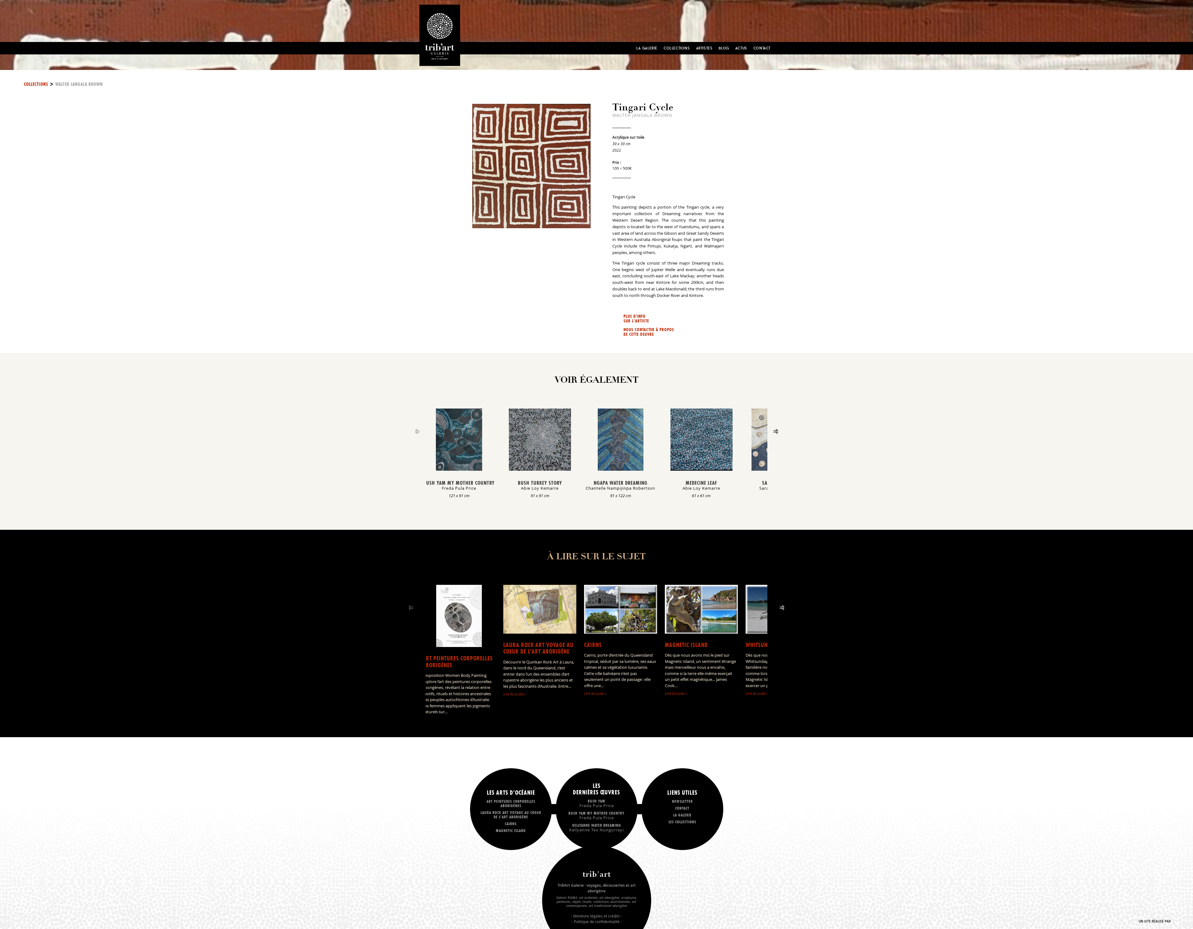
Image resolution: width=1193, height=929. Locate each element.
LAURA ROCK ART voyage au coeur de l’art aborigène (538, 648)
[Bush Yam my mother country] (459, 468)
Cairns (593, 645)
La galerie (682, 815)
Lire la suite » (514, 694)
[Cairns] (620, 631)
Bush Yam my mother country (459, 483)
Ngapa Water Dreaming (620, 483)
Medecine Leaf (701, 483)
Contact (761, 48)
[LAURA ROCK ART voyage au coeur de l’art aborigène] (539, 631)
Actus (741, 48)
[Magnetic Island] (701, 631)
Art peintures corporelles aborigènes (458, 662)
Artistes (704, 48)
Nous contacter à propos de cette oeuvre (649, 332)
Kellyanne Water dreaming (596, 827)
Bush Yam (596, 803)
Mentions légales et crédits (596, 915)
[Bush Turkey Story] (540, 468)
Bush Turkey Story (540, 483)
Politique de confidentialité (596, 921)
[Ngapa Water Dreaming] (620, 468)
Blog (724, 48)
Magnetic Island (686, 645)
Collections (677, 48)
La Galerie (646, 48)
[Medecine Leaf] (701, 468)
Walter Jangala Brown (79, 84)
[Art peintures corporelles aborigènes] (459, 645)
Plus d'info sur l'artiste (636, 318)
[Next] (775, 431)
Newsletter (682, 801)
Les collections (682, 822)
